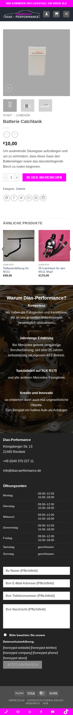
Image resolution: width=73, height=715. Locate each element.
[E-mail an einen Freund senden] (28, 198)
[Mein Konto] (46, 14)
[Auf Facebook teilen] (14, 198)
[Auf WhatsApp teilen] (6, 198)
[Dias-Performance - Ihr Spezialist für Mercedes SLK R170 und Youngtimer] (21, 14)
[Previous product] (15, 134)
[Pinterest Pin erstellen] (36, 198)
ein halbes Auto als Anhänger (46, 410)
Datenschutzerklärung (18, 641)
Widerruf (33, 703)
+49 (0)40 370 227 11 (18, 461)
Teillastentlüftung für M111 (16, 270)
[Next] (63, 62)
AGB (45, 703)
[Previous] (9, 62)
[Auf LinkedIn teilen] (43, 198)
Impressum (17, 700)
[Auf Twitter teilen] (21, 198)
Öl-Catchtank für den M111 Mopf (52, 270)
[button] (56, 14)
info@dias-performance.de (22, 470)
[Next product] (6, 134)
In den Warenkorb (44, 177)
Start (7, 115)
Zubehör (23, 115)
